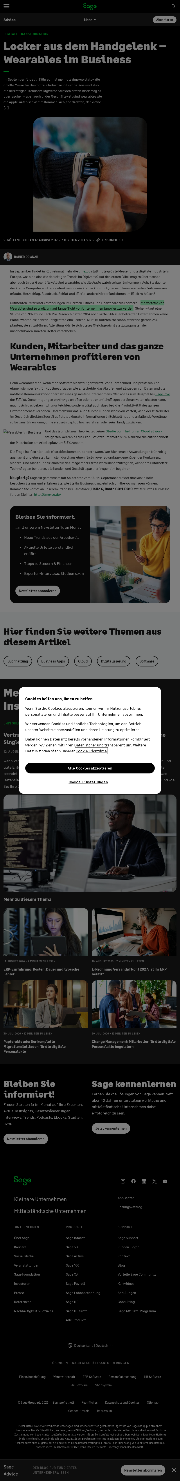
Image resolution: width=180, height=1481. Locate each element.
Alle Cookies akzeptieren (90, 768)
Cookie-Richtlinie (91, 750)
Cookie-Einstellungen (88, 782)
